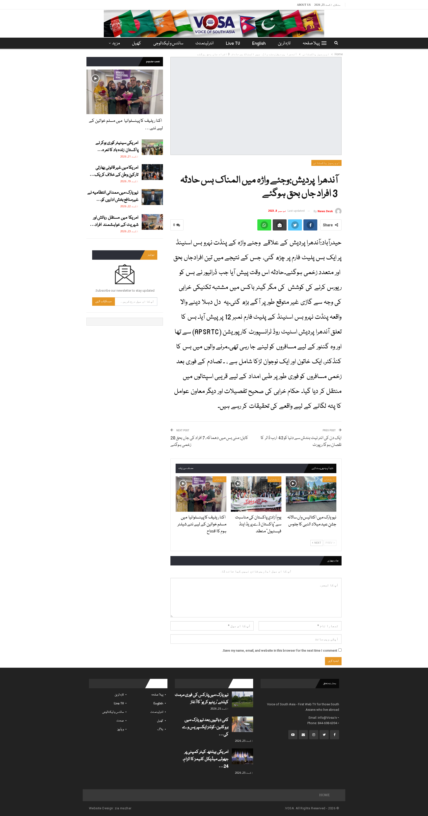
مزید (116, 43)
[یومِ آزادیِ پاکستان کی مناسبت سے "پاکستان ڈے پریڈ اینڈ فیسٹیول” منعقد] (256, 494)
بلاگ (160, 729)
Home (324, 795)
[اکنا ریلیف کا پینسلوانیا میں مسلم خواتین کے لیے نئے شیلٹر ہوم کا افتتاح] (201, 494)
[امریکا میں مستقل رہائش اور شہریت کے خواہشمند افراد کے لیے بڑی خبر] (152, 222)
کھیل (136, 43)
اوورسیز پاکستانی (326, 163)
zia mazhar (123, 808)
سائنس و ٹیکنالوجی (168, 43)
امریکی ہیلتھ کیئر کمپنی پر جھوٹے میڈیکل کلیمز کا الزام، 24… (206, 759)
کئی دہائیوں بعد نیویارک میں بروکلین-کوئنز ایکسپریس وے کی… (205, 727)
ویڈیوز (120, 729)
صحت (120, 720)
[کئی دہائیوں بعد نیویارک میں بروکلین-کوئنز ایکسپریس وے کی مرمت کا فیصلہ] (242, 724)
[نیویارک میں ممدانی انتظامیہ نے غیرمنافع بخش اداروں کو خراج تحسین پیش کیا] (152, 197)
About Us (304, 4)
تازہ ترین (284, 43)
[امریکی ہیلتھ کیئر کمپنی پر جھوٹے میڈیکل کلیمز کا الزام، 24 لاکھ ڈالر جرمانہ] (242, 756)
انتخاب (329, 479)
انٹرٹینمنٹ (204, 43)
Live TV (233, 43)
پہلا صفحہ (311, 43)
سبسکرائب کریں (103, 301)
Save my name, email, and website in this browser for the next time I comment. (279, 650)
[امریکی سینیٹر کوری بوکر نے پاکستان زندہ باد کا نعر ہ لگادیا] (152, 147)
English (259, 43)
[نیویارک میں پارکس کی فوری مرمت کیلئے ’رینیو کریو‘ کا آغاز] (242, 699)
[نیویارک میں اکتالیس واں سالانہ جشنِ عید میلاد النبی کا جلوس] (311, 494)
